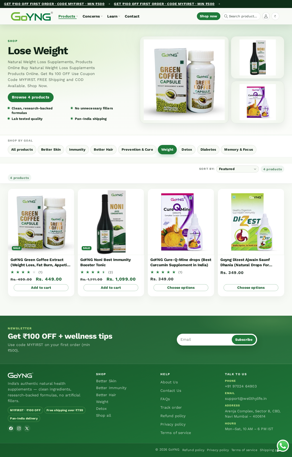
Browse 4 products (31, 97)
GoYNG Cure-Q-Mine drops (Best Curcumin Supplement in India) (180, 262)
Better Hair (106, 395)
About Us (169, 382)
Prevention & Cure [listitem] (137, 149)
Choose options (181, 288)
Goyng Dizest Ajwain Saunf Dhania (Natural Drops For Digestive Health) (245, 262)
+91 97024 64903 (241, 386)
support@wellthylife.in (246, 398)
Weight (102, 402)
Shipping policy (272, 450)
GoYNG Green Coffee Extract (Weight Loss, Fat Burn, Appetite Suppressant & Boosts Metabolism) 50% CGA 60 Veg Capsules (40, 262)
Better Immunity (111, 388)
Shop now (208, 16)
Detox (101, 408)
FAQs (165, 399)
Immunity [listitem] (77, 149)
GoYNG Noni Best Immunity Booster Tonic (105, 262)
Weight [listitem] (167, 149)
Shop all (103, 415)
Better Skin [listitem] (51, 149)
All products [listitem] (22, 149)
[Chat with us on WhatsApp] (283, 447)
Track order (171, 407)
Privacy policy (172, 424)
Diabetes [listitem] (208, 149)
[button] (68, 16)
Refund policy (172, 416)
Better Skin (106, 381)
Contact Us (170, 390)
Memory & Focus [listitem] (238, 149)
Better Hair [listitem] (103, 149)
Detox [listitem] (187, 149)
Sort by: (206, 169)
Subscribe (244, 340)
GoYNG (173, 449)
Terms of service (175, 433)
